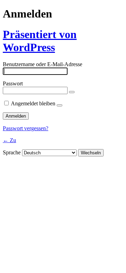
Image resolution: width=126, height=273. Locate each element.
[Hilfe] (59, 105)
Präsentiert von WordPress (40, 41)
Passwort (13, 83)
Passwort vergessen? (25, 128)
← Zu (9, 140)
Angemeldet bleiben (33, 103)
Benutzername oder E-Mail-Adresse (42, 64)
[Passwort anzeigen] (72, 92)
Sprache (12, 152)
